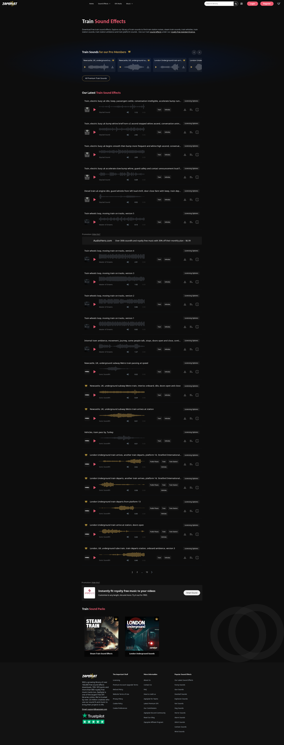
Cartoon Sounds (180, 727)
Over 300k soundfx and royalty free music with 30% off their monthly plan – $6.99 (153, 240)
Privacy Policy (118, 699)
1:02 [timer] (136, 284)
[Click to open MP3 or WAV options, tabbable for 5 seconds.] (112, 67)
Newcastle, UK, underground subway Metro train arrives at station (133, 60)
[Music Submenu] (133, 4)
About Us (147, 680)
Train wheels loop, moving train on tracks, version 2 (109, 295)
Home (91, 4)
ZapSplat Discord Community (154, 713)
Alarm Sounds (180, 717)
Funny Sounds (180, 685)
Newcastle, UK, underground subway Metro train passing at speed (116, 363)
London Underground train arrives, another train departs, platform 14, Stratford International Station (168, 60)
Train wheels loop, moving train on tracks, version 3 (109, 273)
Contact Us (148, 685)
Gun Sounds (179, 689)
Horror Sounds (180, 713)
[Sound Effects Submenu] (110, 4)
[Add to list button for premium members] (191, 109)
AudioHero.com (102, 240)
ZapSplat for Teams (151, 699)
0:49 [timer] (136, 560)
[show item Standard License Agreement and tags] (197, 109)
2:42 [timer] (136, 135)
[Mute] (128, 112)
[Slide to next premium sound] (199, 52)
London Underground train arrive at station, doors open (117, 525)
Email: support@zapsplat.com (94, 709)
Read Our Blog (149, 717)
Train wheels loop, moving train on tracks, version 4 (109, 250)
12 (147, 572)
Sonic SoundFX (104, 374)
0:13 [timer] (136, 225)
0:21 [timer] (136, 421)
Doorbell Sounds (181, 694)
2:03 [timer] (136, 157)
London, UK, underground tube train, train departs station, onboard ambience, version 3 (132, 548)
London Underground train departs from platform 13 (115, 501)
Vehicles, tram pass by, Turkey (98, 432)
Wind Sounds (179, 731)
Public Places (154, 462)
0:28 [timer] (136, 180)
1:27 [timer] (136, 352)
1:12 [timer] (136, 112)
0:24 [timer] (136, 398)
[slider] (122, 106)
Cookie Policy (117, 703)
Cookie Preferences (120, 708)
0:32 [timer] (136, 329)
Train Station (173, 462)
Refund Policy (118, 689)
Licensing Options (191, 101)
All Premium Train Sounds (96, 78)
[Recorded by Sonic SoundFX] (87, 371)
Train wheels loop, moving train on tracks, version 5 (109, 213)
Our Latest (101, 93)
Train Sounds (104, 52)
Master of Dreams (106, 225)
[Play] (85, 67)
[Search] (236, 4)
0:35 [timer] (136, 514)
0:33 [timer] (136, 537)
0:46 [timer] (136, 307)
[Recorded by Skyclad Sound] (87, 109)
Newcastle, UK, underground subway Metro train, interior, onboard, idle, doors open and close (97, 60)
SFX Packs (118, 4)
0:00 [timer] (143, 112)
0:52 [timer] (136, 202)
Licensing (116, 680)
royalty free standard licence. (183, 32)
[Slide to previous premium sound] (194, 52)
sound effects (155, 32)
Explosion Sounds (181, 699)
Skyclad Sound (104, 112)
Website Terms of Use (121, 694)
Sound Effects (103, 4)
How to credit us (150, 694)
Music (128, 4)
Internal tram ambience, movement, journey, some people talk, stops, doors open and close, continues (134, 340)
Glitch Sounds (180, 722)
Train (104, 22)
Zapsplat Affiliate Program (153, 722)
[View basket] (279, 4)
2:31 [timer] (136, 262)
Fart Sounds (179, 703)
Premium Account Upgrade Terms (125, 685)
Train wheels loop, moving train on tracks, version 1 (109, 318)
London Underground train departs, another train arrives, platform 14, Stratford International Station (138, 478)
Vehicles (167, 110)
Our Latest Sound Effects (184, 680)
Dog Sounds (179, 708)
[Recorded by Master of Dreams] (87, 222)
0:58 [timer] (136, 490)
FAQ (145, 689)
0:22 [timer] (136, 374)
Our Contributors (150, 708)
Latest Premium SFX (151, 703)
